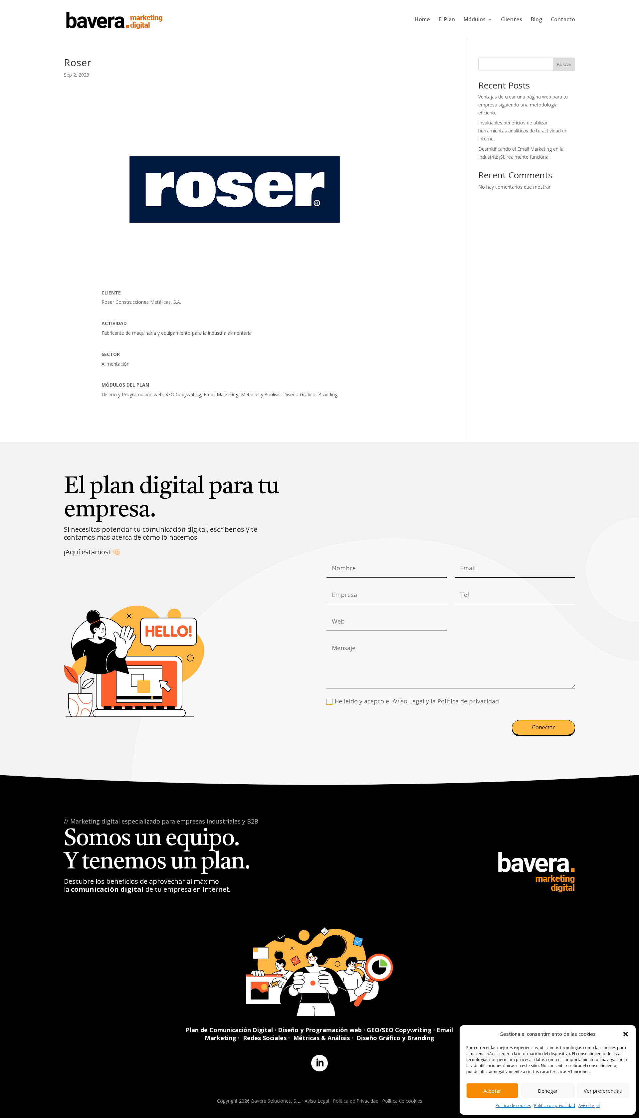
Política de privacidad (554, 1105)
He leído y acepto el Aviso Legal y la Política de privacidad (416, 701)
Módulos (475, 20)
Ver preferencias (603, 1090)
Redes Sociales (265, 1038)
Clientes (511, 20)
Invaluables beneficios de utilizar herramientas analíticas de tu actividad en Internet (522, 130)
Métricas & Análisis (321, 1038)
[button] (625, 1034)
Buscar (563, 64)
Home (422, 20)
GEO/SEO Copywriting (399, 1030)
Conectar (543, 727)
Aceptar (492, 1090)
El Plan (447, 20)
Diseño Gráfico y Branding (395, 1038)
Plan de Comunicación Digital (229, 1030)
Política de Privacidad (355, 1101)
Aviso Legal (589, 1105)
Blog (536, 20)
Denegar (548, 1090)
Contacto (563, 20)
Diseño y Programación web (320, 1030)
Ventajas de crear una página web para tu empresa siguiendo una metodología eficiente (523, 104)
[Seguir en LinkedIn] (319, 1063)
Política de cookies (513, 1105)
